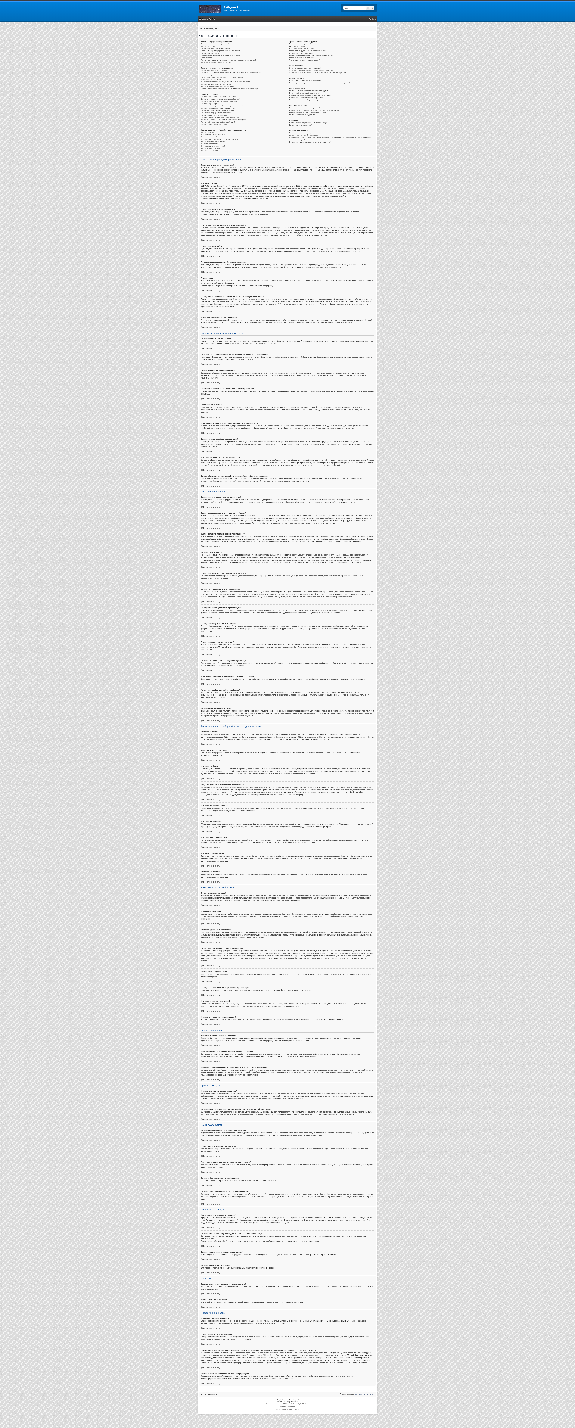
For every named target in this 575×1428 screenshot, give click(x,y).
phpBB (203, 412)
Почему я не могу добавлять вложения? (216, 113)
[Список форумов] (210, 8)
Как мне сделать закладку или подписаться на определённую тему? (315, 110)
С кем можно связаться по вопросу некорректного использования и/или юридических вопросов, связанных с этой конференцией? (331, 139)
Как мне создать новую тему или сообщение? (218, 96)
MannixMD (294, 1402)
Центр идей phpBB (341, 1337)
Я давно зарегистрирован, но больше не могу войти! (221, 55)
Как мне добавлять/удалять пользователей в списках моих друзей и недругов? (319, 83)
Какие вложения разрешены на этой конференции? (308, 123)
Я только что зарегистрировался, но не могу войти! (220, 51)
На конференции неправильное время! (215, 75)
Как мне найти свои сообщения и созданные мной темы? (311, 100)
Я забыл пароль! (207, 58)
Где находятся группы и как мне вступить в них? (307, 51)
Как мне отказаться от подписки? (302, 115)
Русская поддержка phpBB (287, 1406)
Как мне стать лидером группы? (301, 53)
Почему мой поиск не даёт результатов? (304, 93)
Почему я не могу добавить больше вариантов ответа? (222, 106)
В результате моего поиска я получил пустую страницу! (310, 95)
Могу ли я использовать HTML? (213, 134)
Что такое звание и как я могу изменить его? (218, 86)
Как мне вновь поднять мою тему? (214, 124)
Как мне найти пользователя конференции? (306, 98)
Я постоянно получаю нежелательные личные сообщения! (311, 70)
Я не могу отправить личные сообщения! (305, 68)
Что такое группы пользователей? (302, 48)
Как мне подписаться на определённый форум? (307, 112)
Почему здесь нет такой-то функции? (303, 135)
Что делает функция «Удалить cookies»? (216, 62)
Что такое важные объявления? (213, 141)
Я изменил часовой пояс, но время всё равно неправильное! (224, 77)
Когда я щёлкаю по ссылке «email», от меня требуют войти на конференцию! (230, 89)
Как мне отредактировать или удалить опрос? (218, 108)
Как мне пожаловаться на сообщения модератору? (220, 117)
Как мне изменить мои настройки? (214, 70)
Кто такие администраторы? (300, 44)
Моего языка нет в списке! (211, 79)
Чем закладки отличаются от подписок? (304, 108)
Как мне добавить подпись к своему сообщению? (219, 101)
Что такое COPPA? (208, 46)
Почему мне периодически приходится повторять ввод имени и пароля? (228, 60)
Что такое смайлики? (209, 137)
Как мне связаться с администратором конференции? (310, 142)
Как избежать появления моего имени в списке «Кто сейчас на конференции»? (231, 73)
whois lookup (362, 1353)
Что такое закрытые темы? (211, 148)
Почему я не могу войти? (210, 53)
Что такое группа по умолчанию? (301, 58)
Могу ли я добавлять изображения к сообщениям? (220, 139)
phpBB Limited (280, 1321)
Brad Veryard (294, 1400)
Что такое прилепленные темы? (213, 146)
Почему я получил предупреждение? (215, 115)
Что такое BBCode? (208, 132)
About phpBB (279, 1323)
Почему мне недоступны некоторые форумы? (218, 110)
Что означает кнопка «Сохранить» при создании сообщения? (224, 120)
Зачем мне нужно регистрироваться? (215, 44)
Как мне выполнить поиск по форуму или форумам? (309, 91)
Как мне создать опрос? (210, 104)
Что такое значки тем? (209, 151)
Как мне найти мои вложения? (300, 125)
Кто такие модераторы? (298, 46)
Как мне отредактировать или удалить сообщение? (220, 99)
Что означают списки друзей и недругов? (305, 80)
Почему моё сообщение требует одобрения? (218, 122)
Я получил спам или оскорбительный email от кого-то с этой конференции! (317, 73)
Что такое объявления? (209, 144)
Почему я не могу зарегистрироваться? (216, 48)
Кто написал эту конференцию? (301, 133)
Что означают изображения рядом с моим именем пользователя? (226, 82)
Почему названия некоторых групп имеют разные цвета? (311, 55)
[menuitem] (212, 19)
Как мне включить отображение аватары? (216, 84)
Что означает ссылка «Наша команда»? (304, 60)
